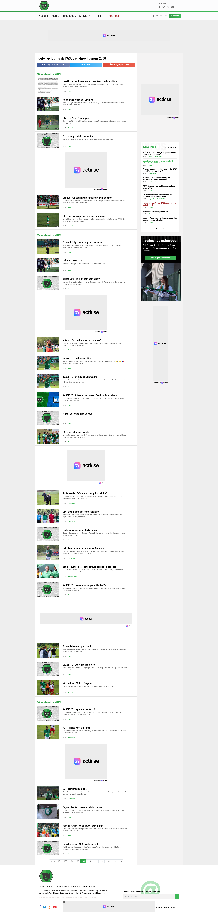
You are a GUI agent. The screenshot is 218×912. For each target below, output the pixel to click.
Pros (69, 91)
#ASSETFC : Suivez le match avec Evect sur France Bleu (90, 395)
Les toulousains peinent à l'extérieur (80, 529)
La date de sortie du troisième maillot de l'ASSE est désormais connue (158, 162)
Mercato (91, 891)
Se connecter (160, 15)
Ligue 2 (151, 199)
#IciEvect (85, 886)
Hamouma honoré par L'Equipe (78, 99)
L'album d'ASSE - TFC (73, 260)
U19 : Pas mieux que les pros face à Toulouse (84, 215)
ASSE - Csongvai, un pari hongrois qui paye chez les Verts (159, 187)
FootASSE (69, 897)
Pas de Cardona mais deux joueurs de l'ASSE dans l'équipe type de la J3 (160, 170)
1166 (65, 861)
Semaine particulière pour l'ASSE (155, 211)
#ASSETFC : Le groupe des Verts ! (79, 709)
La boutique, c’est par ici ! (160, 258)
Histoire (56, 893)
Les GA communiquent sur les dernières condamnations (90, 81)
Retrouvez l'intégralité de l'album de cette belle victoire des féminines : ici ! (90, 139)
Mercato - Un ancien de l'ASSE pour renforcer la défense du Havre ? (156, 178)
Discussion (69, 16)
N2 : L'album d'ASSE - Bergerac (78, 682)
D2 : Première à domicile (75, 788)
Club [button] (101, 16)
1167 (71, 861)
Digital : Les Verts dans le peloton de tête (82, 807)
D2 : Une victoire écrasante (76, 431)
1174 (114, 861)
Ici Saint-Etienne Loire (56, 897)
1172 (101, 861)
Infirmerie (55, 891)
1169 (83, 861)
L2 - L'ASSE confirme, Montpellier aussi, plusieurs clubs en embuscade (157, 195)
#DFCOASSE (159, 156)
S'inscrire (175, 16)
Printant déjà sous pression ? (77, 646)
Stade (85, 891)
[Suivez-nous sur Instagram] (49, 907)
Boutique (114, 16)
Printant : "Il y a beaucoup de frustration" (83, 241)
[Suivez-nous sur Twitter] (44, 907)
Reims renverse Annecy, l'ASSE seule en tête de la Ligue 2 (159, 204)
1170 (89, 861)
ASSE (83, 897)
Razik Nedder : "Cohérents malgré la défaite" (85, 493)
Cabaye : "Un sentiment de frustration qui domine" (87, 197)
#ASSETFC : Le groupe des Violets (79, 664)
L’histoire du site (169, 907)
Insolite (104, 891)
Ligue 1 (71, 893)
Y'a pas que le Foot (45, 893)
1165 (59, 861)
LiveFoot (77, 897)
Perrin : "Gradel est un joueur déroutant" (83, 825)
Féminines (71, 442)
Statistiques (153, 173)
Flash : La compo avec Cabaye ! (78, 413)
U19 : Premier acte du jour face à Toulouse (83, 548)
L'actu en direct (171, 147)
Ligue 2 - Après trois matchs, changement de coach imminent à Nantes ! (160, 219)
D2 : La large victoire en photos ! (78, 136)
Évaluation (76, 886)
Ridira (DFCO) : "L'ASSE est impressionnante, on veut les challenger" (160, 153)
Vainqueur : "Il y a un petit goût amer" (81, 278)
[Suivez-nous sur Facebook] (40, 907)
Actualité (42, 886)
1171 (95, 861)
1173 (108, 861)
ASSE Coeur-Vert (98, 893)
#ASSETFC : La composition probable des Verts (85, 584)
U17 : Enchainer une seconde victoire (81, 511)
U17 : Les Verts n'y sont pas (76, 117)
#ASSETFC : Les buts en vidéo (77, 358)
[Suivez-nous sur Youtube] (55, 907)
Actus (55, 16)
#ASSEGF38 (161, 199)
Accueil (43, 16)
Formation (71, 128)
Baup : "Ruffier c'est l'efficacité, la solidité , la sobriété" (90, 566)
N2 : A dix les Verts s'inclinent (77, 727)
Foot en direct (91, 897)
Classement (50, 886)
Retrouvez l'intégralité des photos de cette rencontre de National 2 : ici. (88, 686)
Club (69, 350)
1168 (77, 861)
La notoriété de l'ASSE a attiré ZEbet (80, 843)
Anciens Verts (72, 576)
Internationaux (64, 891)
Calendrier (59, 886)
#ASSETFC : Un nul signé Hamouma (80, 376)
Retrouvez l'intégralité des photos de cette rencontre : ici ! (84, 264)
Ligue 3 (98, 891)
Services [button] (86, 16)
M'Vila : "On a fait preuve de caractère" (82, 339)
